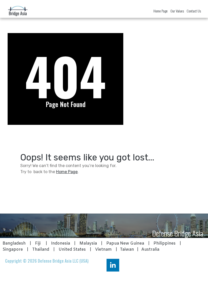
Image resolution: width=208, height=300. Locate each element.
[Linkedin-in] (113, 265)
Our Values (177, 10)
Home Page (160, 10)
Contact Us (194, 10)
